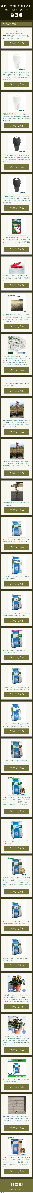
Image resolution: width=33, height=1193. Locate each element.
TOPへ (2, 1192)
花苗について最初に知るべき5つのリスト (16, 10)
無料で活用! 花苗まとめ (16, 5)
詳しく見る (18, 43)
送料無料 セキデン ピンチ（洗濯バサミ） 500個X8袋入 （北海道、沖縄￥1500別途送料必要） (16, 278)
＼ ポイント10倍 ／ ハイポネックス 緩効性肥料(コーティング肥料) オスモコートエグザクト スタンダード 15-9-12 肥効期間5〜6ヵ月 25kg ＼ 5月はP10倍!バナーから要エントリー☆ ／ (17, 882)
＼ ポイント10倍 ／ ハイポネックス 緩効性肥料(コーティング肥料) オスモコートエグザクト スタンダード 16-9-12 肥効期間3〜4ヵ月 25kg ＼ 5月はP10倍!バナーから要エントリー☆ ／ (17, 1162)
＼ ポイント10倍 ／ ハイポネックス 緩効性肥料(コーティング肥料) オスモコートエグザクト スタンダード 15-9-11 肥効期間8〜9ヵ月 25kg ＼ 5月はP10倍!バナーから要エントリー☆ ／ (17, 802)
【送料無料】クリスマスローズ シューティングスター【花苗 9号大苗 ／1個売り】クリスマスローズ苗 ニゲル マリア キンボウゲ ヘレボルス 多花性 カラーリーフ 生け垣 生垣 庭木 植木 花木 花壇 (16, 1041)
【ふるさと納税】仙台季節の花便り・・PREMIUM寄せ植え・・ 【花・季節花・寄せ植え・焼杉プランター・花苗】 (16, 36)
